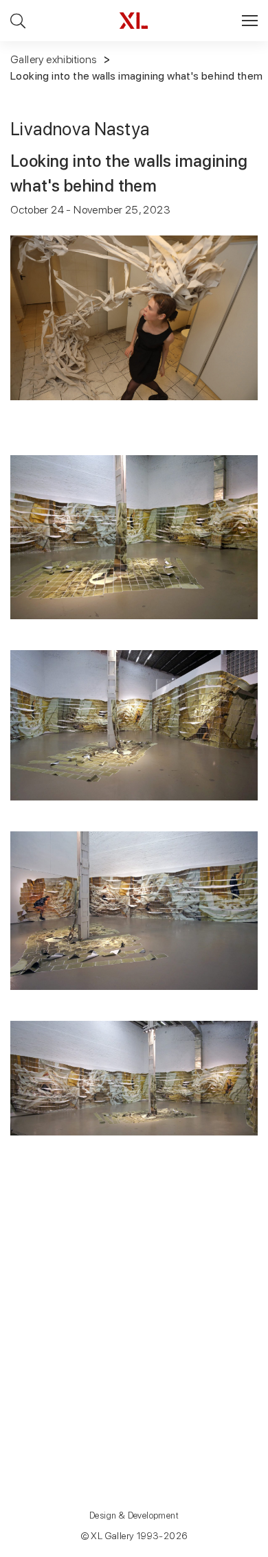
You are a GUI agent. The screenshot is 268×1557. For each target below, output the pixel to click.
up (229, 1546)
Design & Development (134, 1515)
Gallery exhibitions (53, 59)
